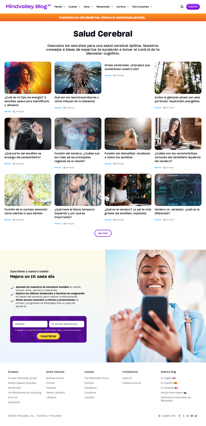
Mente (58, 6)
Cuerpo (73, 6)
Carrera (121, 6)
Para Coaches (140, 6)
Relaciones (103, 6)
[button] (182, 6)
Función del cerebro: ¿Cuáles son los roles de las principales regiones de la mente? (77, 157)
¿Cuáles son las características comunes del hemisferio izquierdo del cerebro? (178, 157)
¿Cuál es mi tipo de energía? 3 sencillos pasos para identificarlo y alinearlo (27, 101)
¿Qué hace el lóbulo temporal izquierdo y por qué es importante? (74, 213)
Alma (87, 6)
